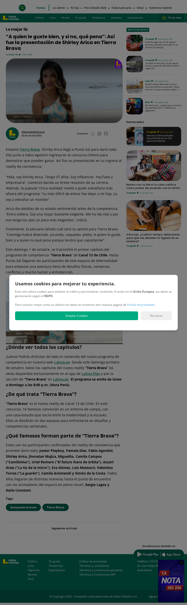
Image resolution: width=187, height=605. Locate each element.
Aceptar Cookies (76, 316)
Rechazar (156, 316)
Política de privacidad (140, 305)
